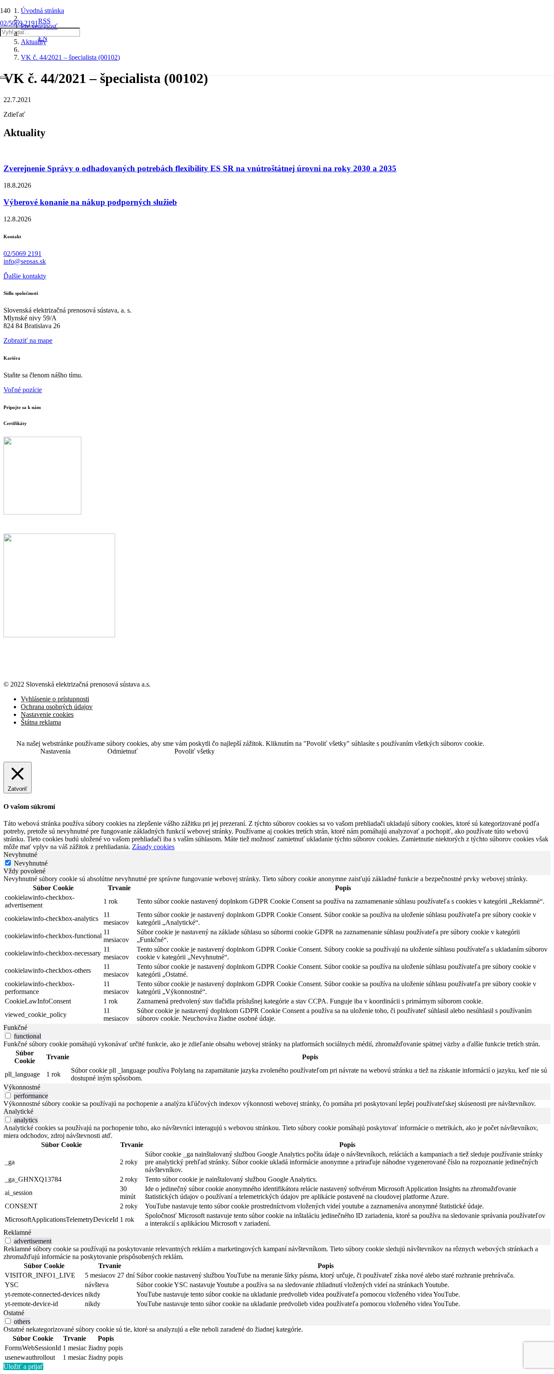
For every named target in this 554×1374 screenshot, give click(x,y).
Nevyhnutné (31, 863)
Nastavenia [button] (55, 751)
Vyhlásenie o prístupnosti (55, 699)
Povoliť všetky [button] (194, 751)
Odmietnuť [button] (122, 751)
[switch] (8, 1035)
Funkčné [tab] (15, 1027)
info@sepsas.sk (24, 261)
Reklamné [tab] (17, 1232)
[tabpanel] (277, 949)
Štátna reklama (41, 722)
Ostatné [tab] (13, 1312)
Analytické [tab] (18, 1111)
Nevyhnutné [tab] (20, 854)
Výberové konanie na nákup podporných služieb (90, 202)
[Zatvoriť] (3, 77)
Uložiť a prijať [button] (23, 1366)
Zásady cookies (153, 846)
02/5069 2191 (22, 253)
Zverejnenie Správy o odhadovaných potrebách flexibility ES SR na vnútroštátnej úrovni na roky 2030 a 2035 (199, 168)
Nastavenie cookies (47, 714)
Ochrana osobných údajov (57, 706)
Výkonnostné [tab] (21, 1087)
